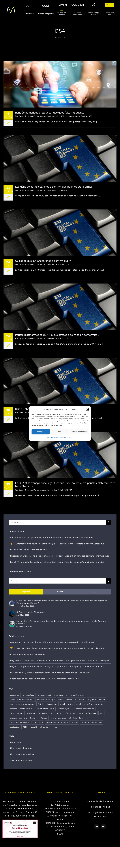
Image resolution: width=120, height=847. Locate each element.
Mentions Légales (53, 437)
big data (92, 699)
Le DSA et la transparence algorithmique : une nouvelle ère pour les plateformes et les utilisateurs (60, 453)
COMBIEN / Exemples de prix (60, 823)
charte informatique (25, 704)
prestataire (38, 722)
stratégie (44, 727)
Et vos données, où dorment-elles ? (28, 550)
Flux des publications (21, 748)
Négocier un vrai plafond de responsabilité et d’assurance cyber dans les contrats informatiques (59, 556)
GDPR (80, 713)
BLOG (60, 834)
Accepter (40, 432)
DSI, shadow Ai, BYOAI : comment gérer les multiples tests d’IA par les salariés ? (51, 672)
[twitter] (103, 826)
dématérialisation (46, 713)
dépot (60, 713)
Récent (60, 592)
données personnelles (84, 709)
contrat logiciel (64, 709)
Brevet (102, 699)
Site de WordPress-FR (21, 760)
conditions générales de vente (89, 704)
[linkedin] (96, 826)
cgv (11, 704)
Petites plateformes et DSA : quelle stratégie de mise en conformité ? (60, 304)
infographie (91, 713)
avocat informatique (46, 699)
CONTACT (60, 830)
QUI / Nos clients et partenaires (60, 808)
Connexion (15, 742)
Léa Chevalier (24, 412)
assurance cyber (73, 116)
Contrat (84, 116)
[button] (87, 409)
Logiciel (33, 718)
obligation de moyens (78, 718)
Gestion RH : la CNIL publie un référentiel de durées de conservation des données (52, 537)
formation (70, 713)
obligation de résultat (20, 722)
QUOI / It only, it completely (60, 812)
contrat (13, 709)
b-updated (80, 699)
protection (14, 727)
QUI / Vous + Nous (60, 801)
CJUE (40, 704)
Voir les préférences (79, 432)
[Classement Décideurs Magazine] (20, 820)
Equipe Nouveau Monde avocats (33, 116)
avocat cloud (28, 695)
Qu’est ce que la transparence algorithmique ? (60, 230)
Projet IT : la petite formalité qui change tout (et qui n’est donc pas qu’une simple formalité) (57, 562)
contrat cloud (26, 709)
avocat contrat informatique (50, 695)
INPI (101, 713)
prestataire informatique (57, 722)
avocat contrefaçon (75, 695)
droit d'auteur (16, 713)
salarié (34, 727)
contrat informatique (45, 709)
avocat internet (65, 699)
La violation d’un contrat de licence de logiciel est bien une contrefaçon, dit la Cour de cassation (61, 622)
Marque (43, 718)
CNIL (70, 704)
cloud (62, 704)
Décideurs (30, 713)
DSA (90, 116)
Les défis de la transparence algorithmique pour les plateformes (60, 156)
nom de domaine (58, 718)
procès (74, 722)
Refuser (60, 432)
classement (51, 704)
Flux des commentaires (22, 754)
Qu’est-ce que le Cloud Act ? (30, 612)
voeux (54, 727)
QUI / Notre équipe (60, 805)
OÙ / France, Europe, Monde (60, 826)
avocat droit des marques (21, 699)
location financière (18, 718)
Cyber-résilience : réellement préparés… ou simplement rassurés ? (44, 678)
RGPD (25, 727)
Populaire (26, 592)
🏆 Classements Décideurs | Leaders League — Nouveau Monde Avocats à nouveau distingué (57, 544)
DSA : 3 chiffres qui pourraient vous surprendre (60, 379)
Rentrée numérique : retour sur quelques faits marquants (60, 82)
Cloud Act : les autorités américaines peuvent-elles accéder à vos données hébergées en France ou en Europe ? (62, 601)
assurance (14, 695)
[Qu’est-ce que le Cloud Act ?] (12, 612)
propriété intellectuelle (91, 722)
